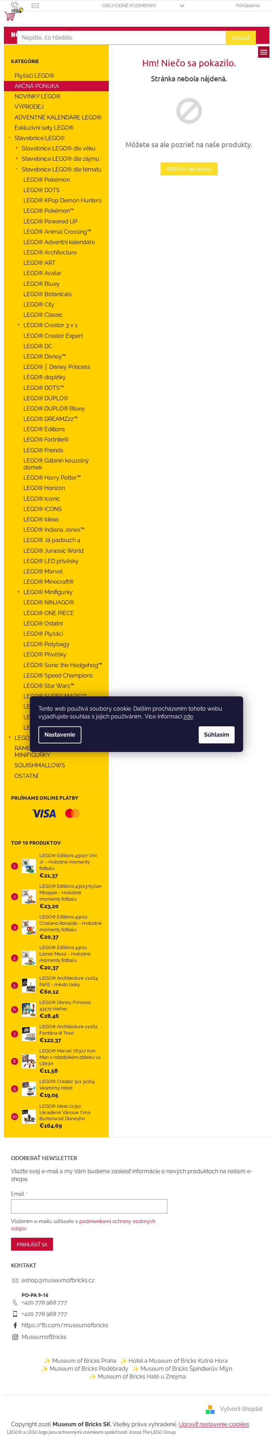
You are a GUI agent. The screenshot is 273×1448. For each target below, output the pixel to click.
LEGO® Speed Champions (58, 675)
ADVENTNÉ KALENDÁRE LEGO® (58, 117)
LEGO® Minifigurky (48, 592)
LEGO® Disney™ (44, 356)
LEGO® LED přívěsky (51, 561)
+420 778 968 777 (44, 1302)
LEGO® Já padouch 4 (51, 540)
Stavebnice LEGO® (40, 138)
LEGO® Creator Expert (53, 336)
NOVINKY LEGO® (37, 96)
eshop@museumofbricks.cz (58, 1280)
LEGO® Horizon (44, 488)
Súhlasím (216, 734)
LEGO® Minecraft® (48, 581)
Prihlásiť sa (32, 1244)
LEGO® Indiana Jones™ (54, 529)
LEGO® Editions (44, 429)
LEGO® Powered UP (50, 221)
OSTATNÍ (26, 776)
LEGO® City (38, 304)
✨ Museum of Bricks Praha (80, 1360)
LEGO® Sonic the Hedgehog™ (62, 665)
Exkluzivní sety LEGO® (44, 127)
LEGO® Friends (43, 450)
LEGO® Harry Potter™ (52, 477)
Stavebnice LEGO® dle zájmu (60, 158)
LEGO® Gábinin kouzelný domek (56, 464)
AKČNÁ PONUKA (37, 86)
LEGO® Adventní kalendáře (59, 242)
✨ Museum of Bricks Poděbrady (84, 1368)
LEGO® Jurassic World (53, 550)
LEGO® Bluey (41, 283)
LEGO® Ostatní (43, 623)
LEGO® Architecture (50, 252)
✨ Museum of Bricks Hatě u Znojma (137, 1376)
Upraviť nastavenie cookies (214, 1424)
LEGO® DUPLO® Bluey (54, 408)
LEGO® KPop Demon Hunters (62, 200)
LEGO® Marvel (43, 571)
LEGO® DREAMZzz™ (50, 419)
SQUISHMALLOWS (40, 765)
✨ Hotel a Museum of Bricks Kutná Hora (174, 1360)
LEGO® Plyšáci (43, 633)
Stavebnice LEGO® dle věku (59, 148)
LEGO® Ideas (41, 519)
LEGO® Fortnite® (46, 439)
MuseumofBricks (44, 1337)
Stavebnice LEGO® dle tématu (62, 169)
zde (188, 716)
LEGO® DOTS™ (43, 388)
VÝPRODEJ (29, 106)
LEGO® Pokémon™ (48, 210)
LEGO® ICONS (42, 509)
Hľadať (241, 38)
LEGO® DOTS (41, 190)
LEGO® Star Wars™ (48, 685)
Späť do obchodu (189, 169)
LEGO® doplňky (44, 377)
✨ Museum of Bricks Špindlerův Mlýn (182, 1368)
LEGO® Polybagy (46, 644)
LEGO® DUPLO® (45, 398)
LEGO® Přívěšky (44, 654)
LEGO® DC (37, 346)
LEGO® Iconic (41, 498)
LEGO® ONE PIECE (48, 613)
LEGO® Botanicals (47, 294)
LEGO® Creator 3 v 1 (50, 325)
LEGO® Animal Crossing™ (57, 231)
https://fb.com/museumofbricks (65, 1325)
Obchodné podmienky (129, 5)
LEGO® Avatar (42, 273)
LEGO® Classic (43, 314)
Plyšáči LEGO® (34, 75)
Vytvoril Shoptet (241, 1409)
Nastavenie (59, 734)
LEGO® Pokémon (46, 179)
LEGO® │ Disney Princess (56, 367)
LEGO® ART (39, 262)
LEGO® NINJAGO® (48, 602)
